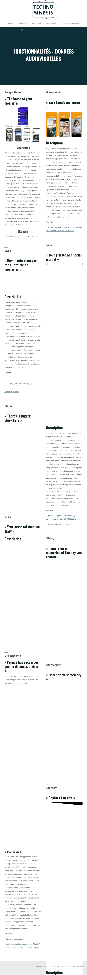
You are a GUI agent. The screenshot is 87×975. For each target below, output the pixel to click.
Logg (49, 245)
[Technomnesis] (43, 10)
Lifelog (50, 538)
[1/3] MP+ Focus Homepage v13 (22, 383)
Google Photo (12, 92)
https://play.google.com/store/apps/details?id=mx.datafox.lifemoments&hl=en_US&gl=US (22, 947)
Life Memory (53, 664)
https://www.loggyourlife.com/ (58, 524)
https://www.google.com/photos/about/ (20, 237)
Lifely (7, 516)
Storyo (8, 406)
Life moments (12, 655)
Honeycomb (53, 92)
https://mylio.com (11, 392)
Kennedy (51, 787)
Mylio (7, 250)
